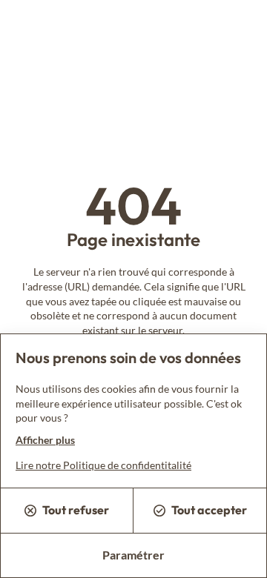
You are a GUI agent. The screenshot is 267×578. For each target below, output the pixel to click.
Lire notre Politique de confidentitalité (103, 465)
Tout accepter (209, 509)
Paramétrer (133, 555)
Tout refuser (75, 509)
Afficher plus (45, 440)
